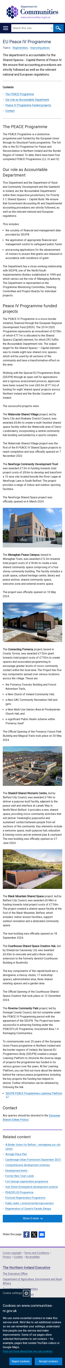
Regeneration (20, 47)
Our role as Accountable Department (27, 99)
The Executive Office (15, 1273)
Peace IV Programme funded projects (28, 105)
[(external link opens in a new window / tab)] (26, 1234)
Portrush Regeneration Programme (25, 1197)
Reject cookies (21, 1361)
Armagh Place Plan (16, 1154)
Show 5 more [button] (31, 1218)
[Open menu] (5, 28)
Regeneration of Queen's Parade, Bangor (28, 1208)
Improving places (40, 47)
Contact (10, 110)
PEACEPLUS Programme (19, 1192)
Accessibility (32, 1257)
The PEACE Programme (19, 94)
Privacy (7, 1257)
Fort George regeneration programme (26, 1181)
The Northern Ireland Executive (26, 1267)
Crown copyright (12, 1253)
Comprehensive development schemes (27, 1165)
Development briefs (16, 1170)
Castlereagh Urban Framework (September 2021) (33, 1159)
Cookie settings (12, 1293)
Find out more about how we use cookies (28, 1351)
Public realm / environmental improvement (29, 1203)
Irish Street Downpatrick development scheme (31, 1186)
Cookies (18, 1257)
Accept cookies (48, 1361)
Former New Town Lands (19, 1175)
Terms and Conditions (36, 1253)
